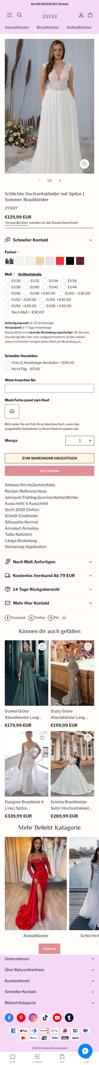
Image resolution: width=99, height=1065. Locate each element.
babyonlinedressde (54, 1048)
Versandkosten (16, 223)
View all (49, 948)
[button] (9, 15)
